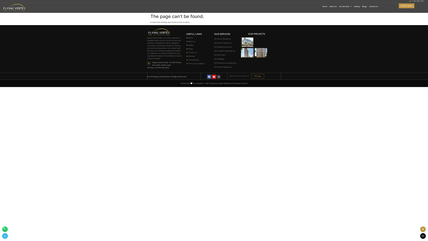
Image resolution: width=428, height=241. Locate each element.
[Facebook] (209, 77)
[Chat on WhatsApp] (5, 229)
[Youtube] (214, 77)
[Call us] (5, 236)
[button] (345, 6)
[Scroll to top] (423, 229)
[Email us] (423, 236)
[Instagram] (219, 77)
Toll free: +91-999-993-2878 (158, 68)
